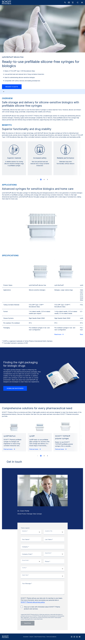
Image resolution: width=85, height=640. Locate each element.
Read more (57, 334)
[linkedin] (77, 636)
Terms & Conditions (51, 636)
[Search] (65, 3)
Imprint (31, 636)
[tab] (40, 179)
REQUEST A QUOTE (11, 87)
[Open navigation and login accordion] (77, 3)
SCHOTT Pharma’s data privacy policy (33, 602)
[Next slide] (47, 179)
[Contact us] (69, 3)
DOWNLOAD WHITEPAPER (15, 388)
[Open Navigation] (82, 3)
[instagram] (74, 636)
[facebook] (71, 636)
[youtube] (79, 636)
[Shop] (73, 3)
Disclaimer (25, 636)
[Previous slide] (38, 179)
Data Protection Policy (40, 636)
